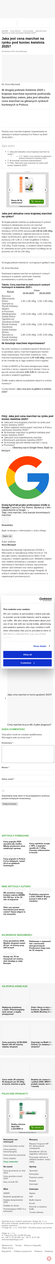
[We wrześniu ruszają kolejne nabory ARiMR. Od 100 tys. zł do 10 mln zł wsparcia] (14, 890)
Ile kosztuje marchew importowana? (26, 160)
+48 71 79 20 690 (13, 1237)
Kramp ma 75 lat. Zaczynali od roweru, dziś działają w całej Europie (13, 959)
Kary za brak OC (10, 1182)
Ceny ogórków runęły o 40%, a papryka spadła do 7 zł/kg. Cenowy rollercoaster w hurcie (39, 848)
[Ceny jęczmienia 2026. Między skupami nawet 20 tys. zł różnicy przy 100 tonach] (11, 937)
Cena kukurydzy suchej (13, 1146)
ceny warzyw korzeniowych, (36, 512)
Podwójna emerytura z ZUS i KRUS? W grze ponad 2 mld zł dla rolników (39, 897)
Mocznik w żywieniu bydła (38, 1208)
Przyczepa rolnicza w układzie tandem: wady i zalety (40, 1159)
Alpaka (32, 1193)
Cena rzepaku (9, 1158)
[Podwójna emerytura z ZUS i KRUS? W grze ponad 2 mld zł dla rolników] (40, 891)
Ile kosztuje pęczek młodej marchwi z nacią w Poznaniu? (24, 443)
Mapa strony (7, 1248)
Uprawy (32, 1166)
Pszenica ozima (36, 1177)
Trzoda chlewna (36, 1212)
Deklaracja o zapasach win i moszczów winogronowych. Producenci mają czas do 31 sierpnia (40, 945)
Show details (39, 646)
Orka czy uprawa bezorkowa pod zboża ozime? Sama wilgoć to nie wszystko (14, 910)
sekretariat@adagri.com (12, 1239)
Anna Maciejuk (21, 51)
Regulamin (6, 1251)
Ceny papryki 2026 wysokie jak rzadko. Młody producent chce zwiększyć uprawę (14, 844)
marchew (6, 515)
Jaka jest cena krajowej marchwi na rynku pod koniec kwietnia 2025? (26, 423)
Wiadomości (7, 1245)
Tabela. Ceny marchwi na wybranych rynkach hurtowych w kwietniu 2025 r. (35, 157)
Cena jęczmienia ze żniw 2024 (14, 1171)
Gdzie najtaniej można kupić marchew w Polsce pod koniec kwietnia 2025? (27, 428)
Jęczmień (33, 1170)
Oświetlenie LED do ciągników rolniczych (38, 1152)
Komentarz (7, 743)
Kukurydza (34, 1174)
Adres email (8, 779)
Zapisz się (7, 536)
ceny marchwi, (14, 512)
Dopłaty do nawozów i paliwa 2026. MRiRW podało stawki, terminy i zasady (42, 1082)
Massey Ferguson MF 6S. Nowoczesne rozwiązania (39, 1146)
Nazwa (5, 767)
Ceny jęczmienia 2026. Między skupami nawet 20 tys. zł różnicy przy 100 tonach (14, 944)
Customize (26, 663)
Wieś (5, 1189)
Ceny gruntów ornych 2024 (12, 1177)
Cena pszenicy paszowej (14, 1155)
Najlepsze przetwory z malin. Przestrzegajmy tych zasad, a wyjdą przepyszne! (13, 1010)
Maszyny (33, 1139)
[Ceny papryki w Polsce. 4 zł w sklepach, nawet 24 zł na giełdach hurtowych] (11, 855)
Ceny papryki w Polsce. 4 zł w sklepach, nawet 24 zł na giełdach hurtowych (14, 862)
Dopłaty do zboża (11, 1205)
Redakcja (49, 1251)
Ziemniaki (33, 1184)
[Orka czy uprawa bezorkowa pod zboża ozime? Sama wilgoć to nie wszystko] (12, 904)
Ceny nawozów (10, 1162)
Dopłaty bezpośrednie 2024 (13, 1201)
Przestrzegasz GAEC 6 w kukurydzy (14, 1210)
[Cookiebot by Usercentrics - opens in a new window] (39, 599)
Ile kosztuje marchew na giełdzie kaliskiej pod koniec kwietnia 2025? (26, 433)
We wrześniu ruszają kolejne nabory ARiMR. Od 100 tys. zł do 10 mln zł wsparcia (14, 896)
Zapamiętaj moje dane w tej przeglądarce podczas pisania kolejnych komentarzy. (26, 797)
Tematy (18, 1245)
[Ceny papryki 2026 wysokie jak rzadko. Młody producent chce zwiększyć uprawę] (10, 838)
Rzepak (32, 1181)
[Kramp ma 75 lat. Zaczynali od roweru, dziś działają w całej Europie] (9, 953)
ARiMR (6, 1193)
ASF (31, 1196)
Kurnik (32, 1203)
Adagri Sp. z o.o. (39, 1221)
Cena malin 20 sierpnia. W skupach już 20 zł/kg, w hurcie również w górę (13, 1081)
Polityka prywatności (23, 1251)
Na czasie (8, 1166)
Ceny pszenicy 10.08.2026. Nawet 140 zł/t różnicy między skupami (15, 1044)
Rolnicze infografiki (32, 1245)
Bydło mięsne (35, 1200)
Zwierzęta (33, 1189)
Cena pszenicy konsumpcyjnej (10, 1150)
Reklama (38, 1251)
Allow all (27, 654)
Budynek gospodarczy (13, 1196)
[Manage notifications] (49, 1258)
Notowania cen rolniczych (10, 1140)
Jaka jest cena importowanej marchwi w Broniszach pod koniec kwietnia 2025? (22, 438)
